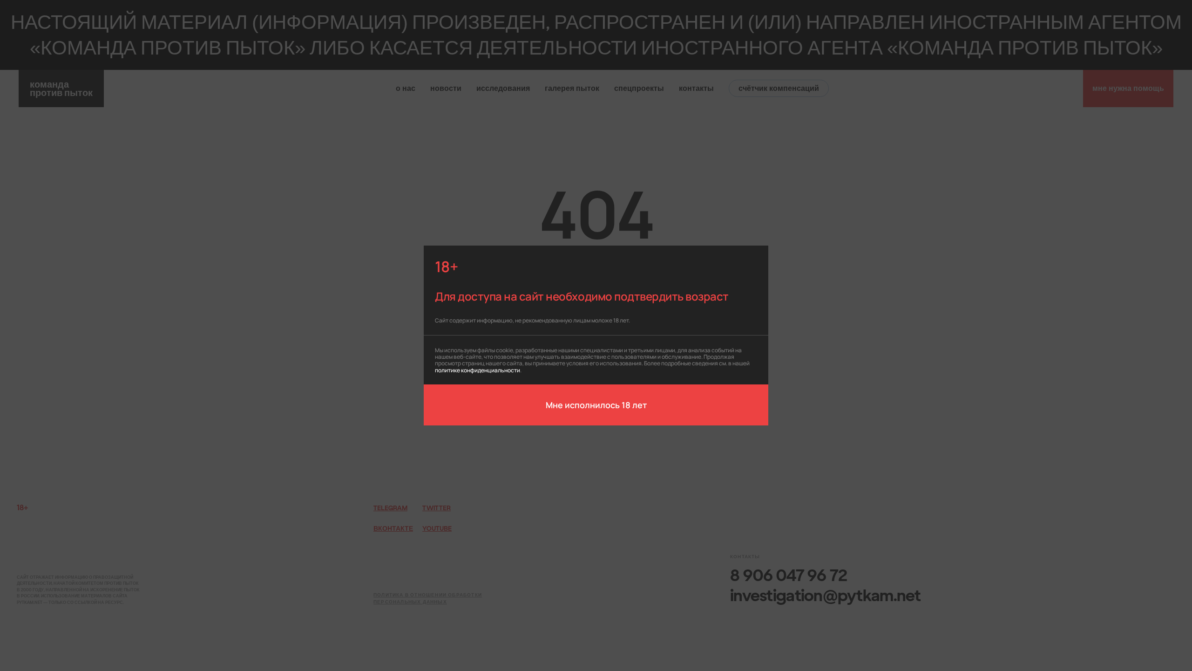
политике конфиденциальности (477, 370)
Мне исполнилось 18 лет (596, 404)
